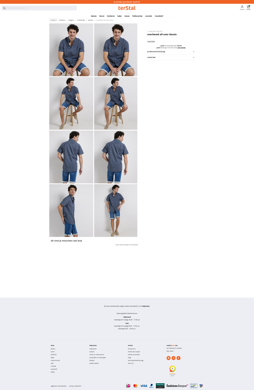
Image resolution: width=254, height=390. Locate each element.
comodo (53, 366)
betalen (91, 360)
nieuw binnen (55, 360)
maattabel (151, 41)
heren (53, 352)
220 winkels (182, 48)
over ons (131, 363)
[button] (242, 8)
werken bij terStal (134, 354)
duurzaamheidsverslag (135, 360)
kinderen (62, 20)
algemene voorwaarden (58, 386)
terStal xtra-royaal (134, 352)
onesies (91, 20)
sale (52, 363)
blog (129, 357)
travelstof (54, 369)
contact (91, 352)
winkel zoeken (94, 363)
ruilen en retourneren (96, 354)
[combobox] (39, 8)
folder (53, 372)
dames (53, 349)
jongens (71, 20)
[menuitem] (94, 15)
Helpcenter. (146, 306)
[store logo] (127, 8)
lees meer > (170, 351)
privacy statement (75, 386)
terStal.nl (54, 20)
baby (52, 357)
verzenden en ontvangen (97, 357)
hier (173, 345)
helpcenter (93, 349)
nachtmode (81, 20)
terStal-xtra (131, 349)
